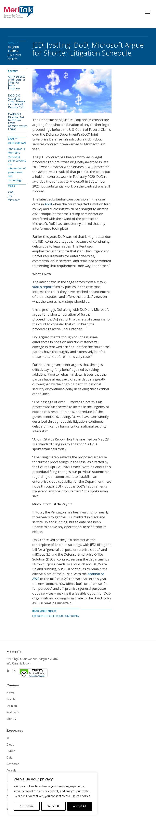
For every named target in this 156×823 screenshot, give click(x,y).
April (48, 204)
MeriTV (11, 718)
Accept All (79, 806)
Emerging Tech (42, 616)
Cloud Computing (66, 616)
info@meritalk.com (18, 663)
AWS (11, 192)
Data (9, 757)
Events (10, 699)
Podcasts (12, 712)
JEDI (10, 196)
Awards (11, 770)
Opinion (11, 705)
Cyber (10, 751)
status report (42, 287)
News (10, 692)
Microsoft (14, 200)
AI (7, 738)
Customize (27, 806)
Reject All (53, 806)
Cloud (10, 744)
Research (12, 764)
